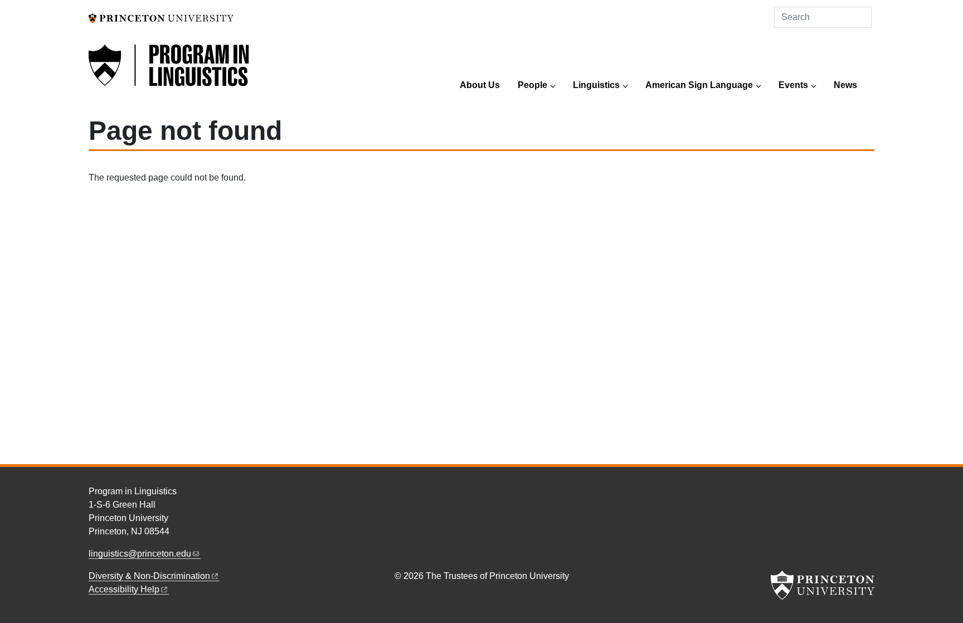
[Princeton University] (161, 17)
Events (793, 85)
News (845, 85)
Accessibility (124, 589)
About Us (480, 85)
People (532, 85)
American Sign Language (699, 85)
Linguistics (596, 85)
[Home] (169, 72)
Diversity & (149, 576)
